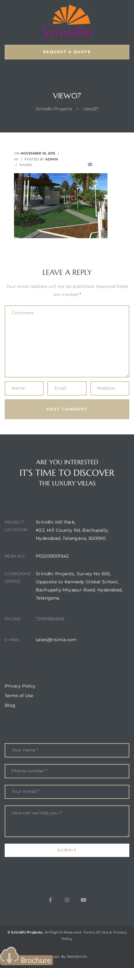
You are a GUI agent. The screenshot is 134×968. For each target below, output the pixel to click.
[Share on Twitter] (46, 164)
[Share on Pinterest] (81, 164)
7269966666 (50, 619)
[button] (67, 52)
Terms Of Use (95, 932)
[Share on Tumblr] (63, 164)
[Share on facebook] (37, 164)
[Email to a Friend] (90, 164)
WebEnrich (77, 956)
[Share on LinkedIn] (55, 164)
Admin (51, 159)
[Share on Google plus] (72, 164)
